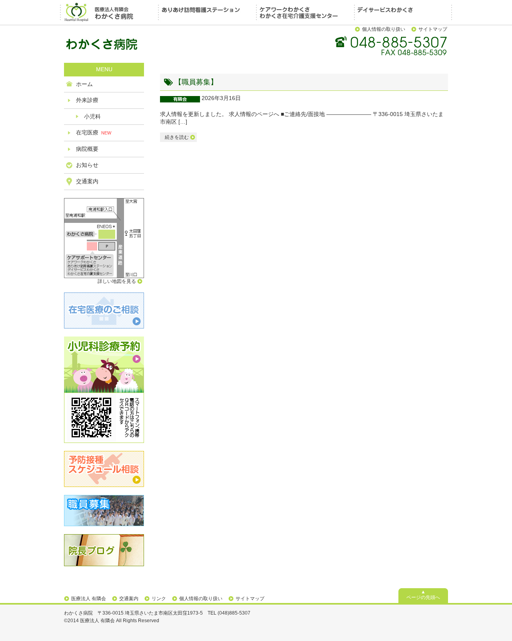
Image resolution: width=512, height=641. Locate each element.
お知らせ (87, 165)
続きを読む (177, 137)
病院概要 (87, 149)
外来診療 (87, 100)
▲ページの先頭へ (423, 594)
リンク (159, 598)
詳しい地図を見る (117, 281)
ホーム (84, 84)
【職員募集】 (196, 82)
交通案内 (87, 181)
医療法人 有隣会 (88, 598)
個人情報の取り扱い (383, 29)
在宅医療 (93, 132)
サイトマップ (432, 29)
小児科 (92, 116)
